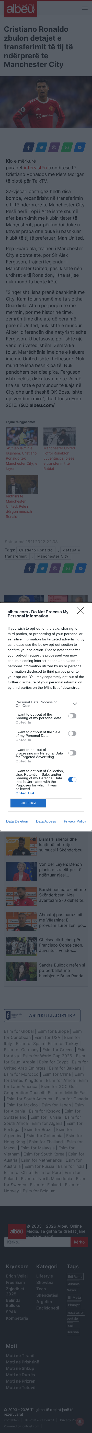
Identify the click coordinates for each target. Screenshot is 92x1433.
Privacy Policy (75, 821)
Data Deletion (17, 821)
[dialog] (46, 716)
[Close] (82, 612)
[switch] (72, 715)
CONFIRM (28, 803)
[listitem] (46, 703)
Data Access (46, 821)
